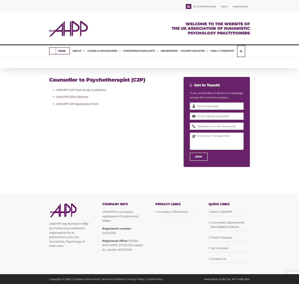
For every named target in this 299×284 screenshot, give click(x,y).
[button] (241, 51)
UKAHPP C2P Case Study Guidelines (81, 90)
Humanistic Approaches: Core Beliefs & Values (227, 225)
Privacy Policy (135, 279)
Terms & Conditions (113, 279)
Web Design (211, 279)
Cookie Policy (155, 279)
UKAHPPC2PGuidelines (72, 97)
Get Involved (219, 248)
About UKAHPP (221, 211)
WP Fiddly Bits (241, 279)
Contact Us (218, 258)
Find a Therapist (222, 237)
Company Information (172, 211)
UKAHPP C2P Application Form (77, 104)
